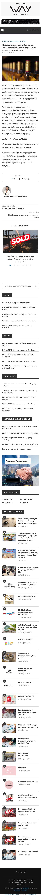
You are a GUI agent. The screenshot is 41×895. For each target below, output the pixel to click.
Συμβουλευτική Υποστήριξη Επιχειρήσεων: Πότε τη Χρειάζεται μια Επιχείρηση (27, 521)
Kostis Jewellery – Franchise (25, 669)
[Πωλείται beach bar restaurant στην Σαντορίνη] (9, 798)
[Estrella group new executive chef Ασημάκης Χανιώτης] (9, 713)
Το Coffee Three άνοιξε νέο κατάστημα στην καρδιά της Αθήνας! (27, 627)
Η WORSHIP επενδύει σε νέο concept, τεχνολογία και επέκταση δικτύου (19, 367)
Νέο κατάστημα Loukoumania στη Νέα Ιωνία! (26, 655)
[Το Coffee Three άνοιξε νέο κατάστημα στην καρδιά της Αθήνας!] (9, 628)
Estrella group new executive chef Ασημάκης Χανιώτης (27, 712)
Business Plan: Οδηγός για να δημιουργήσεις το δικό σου (28, 726)
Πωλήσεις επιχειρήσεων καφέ (28, 851)
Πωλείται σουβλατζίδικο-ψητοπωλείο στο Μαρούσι (27, 810)
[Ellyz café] (9, 770)
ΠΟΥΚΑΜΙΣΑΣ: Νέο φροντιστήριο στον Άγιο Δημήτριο (19, 361)
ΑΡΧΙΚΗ (12, 880)
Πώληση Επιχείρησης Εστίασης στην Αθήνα (16, 449)
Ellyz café (22, 767)
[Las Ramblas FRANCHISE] (9, 784)
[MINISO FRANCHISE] (9, 699)
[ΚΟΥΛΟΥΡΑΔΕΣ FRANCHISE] (9, 757)
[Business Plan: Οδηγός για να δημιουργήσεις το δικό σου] (9, 728)
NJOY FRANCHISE (25, 640)
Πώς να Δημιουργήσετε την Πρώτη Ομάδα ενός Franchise (17, 326)
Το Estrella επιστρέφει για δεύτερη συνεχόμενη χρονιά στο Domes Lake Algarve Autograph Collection (27, 536)
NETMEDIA (26, 888)
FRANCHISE (28, 880)
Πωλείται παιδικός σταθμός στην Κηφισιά (27, 824)
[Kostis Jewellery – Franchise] (9, 671)
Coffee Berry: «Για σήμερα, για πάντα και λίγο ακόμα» (27, 583)
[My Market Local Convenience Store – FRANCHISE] (9, 613)
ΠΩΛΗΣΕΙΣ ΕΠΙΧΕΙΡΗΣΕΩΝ (18, 41)
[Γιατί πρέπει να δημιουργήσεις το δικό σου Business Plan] (9, 742)
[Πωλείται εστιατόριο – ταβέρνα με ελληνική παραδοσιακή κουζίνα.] (20, 241)
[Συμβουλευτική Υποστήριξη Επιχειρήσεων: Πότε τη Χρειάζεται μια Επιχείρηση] (9, 522)
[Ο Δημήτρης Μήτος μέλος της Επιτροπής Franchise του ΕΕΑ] (9, 571)
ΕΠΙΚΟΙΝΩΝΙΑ (20, 885)
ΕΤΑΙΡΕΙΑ (19, 880)
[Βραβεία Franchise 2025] (9, 599)
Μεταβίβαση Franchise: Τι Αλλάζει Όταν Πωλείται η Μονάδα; (19, 315)
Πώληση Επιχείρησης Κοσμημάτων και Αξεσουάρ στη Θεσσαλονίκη (19, 427)
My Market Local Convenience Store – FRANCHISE (26, 612)
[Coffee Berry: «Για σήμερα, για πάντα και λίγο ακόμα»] (9, 585)
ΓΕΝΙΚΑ (4, 41)
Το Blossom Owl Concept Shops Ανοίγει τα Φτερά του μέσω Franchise (19, 391)
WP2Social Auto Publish (12, 894)
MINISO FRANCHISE (26, 696)
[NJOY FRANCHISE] (9, 643)
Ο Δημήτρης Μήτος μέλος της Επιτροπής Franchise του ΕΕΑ (28, 569)
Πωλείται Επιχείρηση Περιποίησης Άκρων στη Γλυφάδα (20, 444)
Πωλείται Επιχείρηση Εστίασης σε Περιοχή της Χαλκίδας (17, 439)
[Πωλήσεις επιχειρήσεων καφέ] (9, 855)
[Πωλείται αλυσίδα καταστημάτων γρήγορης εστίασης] (9, 840)
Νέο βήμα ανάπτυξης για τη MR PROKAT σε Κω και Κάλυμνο (18, 398)
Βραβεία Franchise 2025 (27, 596)
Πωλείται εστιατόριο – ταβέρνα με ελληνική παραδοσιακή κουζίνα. (20, 257)
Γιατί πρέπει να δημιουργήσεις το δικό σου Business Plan (27, 741)
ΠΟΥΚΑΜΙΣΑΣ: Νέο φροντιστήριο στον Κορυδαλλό (18, 350)
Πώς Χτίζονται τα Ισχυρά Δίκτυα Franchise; (16, 303)
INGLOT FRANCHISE (26, 682)
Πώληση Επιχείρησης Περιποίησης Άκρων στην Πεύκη (20, 433)
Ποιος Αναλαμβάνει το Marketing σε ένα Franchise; (18, 321)
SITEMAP (24, 890)
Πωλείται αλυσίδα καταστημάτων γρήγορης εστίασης (27, 839)
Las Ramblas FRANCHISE (28, 781)
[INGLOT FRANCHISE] (9, 685)
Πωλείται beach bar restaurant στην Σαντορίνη (27, 796)
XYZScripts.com (31, 894)
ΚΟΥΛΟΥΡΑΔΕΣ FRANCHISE (24, 754)
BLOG (31, 882)
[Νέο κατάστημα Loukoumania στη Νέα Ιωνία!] (9, 657)
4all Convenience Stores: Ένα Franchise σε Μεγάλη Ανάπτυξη (19, 344)
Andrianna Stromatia (17, 50)
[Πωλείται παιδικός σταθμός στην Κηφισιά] (9, 826)
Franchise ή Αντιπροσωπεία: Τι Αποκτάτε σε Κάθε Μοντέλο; (18, 308)
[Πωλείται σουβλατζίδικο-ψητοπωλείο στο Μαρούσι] (9, 812)
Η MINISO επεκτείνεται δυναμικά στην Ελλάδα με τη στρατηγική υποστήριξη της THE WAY (28, 553)
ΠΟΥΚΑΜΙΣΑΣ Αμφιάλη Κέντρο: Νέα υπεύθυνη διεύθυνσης (17, 356)
